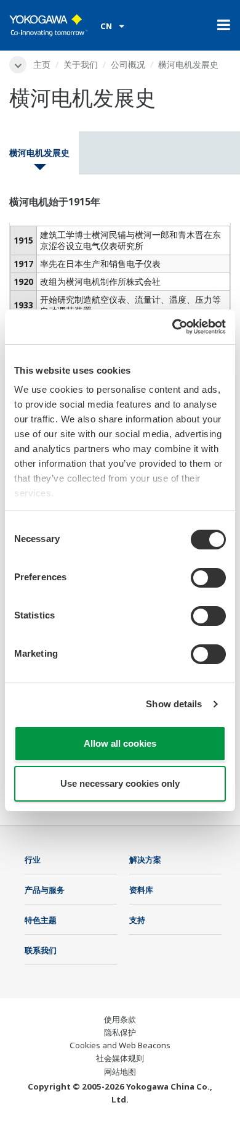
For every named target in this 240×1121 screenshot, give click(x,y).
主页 (41, 64)
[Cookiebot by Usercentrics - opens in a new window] (172, 327)
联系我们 (41, 950)
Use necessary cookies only (120, 783)
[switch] (208, 578)
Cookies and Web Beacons (120, 1045)
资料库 (141, 889)
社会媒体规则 (120, 1058)
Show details (174, 704)
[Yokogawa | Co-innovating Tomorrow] (48, 25)
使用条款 (120, 1019)
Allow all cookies (120, 743)
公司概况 (128, 64)
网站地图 (120, 1071)
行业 (33, 859)
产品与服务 (45, 889)
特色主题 (41, 920)
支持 (137, 920)
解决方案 (145, 859)
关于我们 (80, 64)
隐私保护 (120, 1032)
